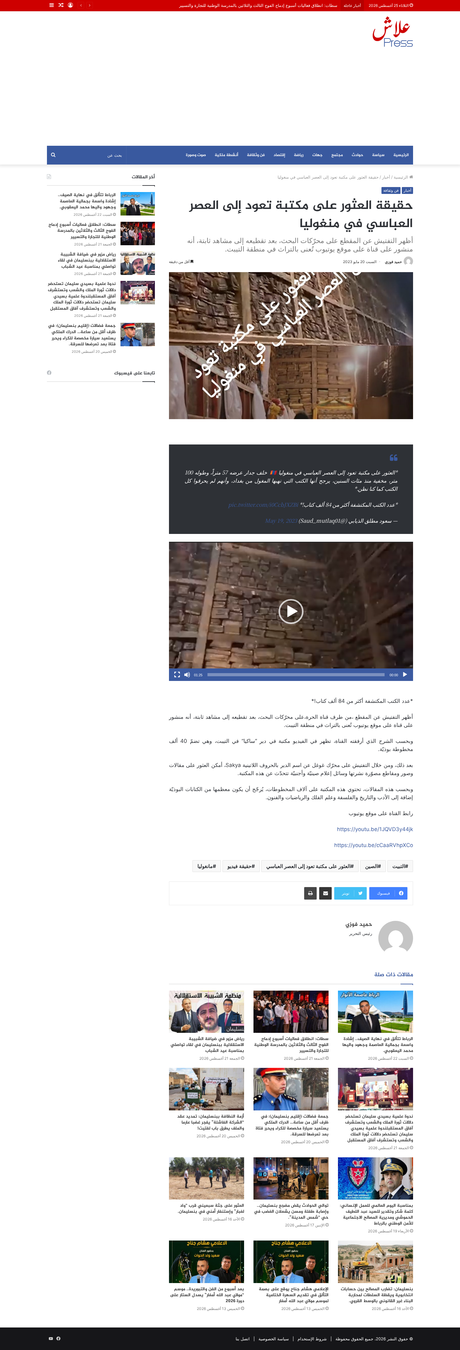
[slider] (296, 674)
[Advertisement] (230, 99)
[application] (291, 611)
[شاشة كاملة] (177, 675)
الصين (371, 866)
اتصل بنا (243, 1338)
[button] (291, 611)
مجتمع (337, 155)
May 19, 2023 (281, 520)
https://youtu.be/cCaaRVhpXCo (373, 845)
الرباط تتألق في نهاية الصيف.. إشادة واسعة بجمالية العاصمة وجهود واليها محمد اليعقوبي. (377, 1044)
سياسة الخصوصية (273, 1338)
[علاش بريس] (392, 31)
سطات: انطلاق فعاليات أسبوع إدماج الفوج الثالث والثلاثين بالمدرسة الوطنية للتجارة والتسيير (291, 1044)
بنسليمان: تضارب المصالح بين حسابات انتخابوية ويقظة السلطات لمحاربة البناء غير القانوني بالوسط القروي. (377, 1295)
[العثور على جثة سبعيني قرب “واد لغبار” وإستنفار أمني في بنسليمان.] (206, 1178)
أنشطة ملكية (226, 155)
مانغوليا (205, 866)
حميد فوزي (393, 261)
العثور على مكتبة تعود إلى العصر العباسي (308, 866)
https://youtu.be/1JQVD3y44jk (375, 829)
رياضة (299, 155)
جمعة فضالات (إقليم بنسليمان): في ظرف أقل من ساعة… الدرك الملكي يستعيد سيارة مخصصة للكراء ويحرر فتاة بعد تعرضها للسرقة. (292, 1125)
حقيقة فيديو (239, 866)
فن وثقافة (256, 155)
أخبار (386, 177)
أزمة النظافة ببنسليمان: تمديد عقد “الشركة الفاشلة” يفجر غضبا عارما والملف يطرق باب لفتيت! (210, 1122)
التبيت (398, 866)
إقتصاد (279, 155)
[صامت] (187, 675)
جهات (317, 155)
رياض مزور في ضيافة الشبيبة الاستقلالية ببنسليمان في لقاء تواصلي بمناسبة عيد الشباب (207, 1044)
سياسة (378, 155)
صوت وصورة (196, 155)
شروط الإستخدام (312, 1338)
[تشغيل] (405, 675)
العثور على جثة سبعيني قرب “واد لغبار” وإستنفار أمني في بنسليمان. (211, 1208)
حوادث (357, 155)
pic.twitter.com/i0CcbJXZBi (263, 504)
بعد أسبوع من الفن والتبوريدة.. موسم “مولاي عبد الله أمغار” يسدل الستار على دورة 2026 (207, 1295)
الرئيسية (401, 155)
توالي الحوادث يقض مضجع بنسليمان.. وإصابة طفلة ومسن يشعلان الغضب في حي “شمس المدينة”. (291, 1211)
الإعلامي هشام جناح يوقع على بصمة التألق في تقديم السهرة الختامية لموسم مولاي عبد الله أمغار (294, 1295)
